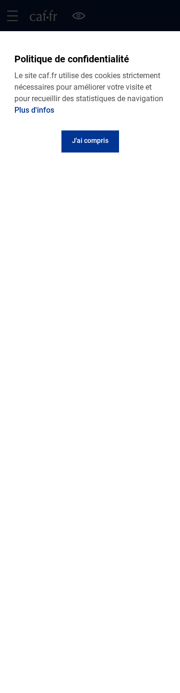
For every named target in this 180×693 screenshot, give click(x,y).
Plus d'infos (34, 110)
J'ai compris (90, 140)
